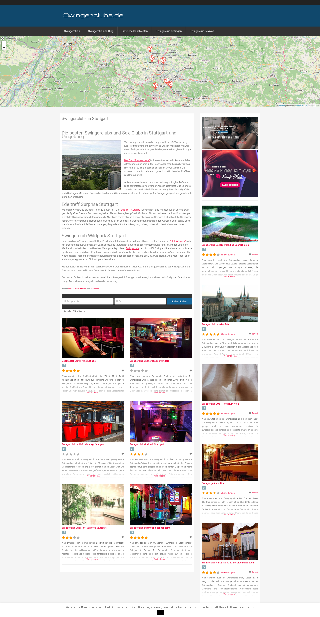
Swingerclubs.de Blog (101, 31)
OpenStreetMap (302, 105)
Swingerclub (132, 248)
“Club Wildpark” (178, 241)
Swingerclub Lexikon (202, 31)
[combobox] (74, 311)
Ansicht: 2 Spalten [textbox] (73, 311)
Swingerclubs (72, 31)
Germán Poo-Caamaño (77, 288)
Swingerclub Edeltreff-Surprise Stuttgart (84, 527)
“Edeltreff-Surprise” (130, 209)
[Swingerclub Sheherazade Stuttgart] (170, 84)
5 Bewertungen (228, 413)
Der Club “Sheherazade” (137, 160)
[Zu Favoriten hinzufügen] (123, 370)
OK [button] (160, 612)
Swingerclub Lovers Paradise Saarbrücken (225, 245)
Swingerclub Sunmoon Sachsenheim (150, 527)
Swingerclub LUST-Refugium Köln (220, 403)
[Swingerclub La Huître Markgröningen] (152, 58)
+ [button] (4, 43)
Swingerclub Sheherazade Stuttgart (149, 361)
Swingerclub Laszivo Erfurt (216, 324)
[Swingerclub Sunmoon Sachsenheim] (150, 49)
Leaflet (282, 105)
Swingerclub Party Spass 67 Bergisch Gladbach (228, 562)
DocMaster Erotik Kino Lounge (79, 361)
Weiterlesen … (93, 392)
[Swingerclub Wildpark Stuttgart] (155, 85)
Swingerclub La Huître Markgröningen (83, 444)
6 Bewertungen (228, 334)
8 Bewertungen (228, 255)
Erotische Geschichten (135, 31)
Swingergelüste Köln (213, 483)
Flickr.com (95, 288)
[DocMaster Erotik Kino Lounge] (163, 60)
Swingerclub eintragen (169, 31)
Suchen (179, 301)
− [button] (4, 47)
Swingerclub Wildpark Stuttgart (147, 444)
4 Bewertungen (228, 572)
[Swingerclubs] (93, 18)
